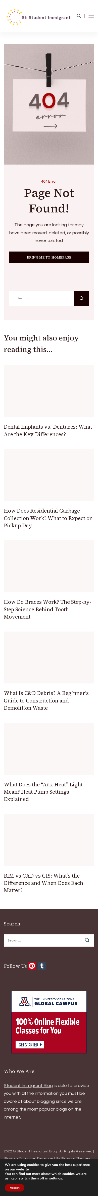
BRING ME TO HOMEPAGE (49, 257)
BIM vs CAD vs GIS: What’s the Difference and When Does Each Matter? (43, 883)
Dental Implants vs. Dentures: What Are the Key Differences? (48, 430)
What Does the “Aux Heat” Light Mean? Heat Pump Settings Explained (43, 792)
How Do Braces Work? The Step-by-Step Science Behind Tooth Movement (47, 609)
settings (55, 1178)
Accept (14, 1188)
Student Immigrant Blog (28, 1085)
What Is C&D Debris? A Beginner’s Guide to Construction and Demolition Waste (46, 700)
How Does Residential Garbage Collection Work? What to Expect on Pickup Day (48, 518)
